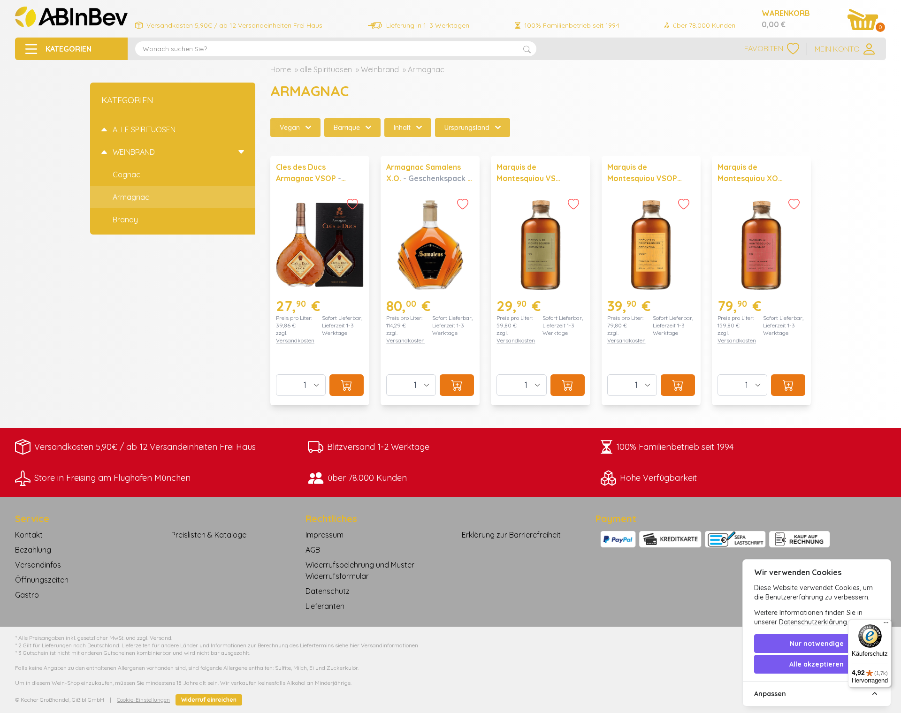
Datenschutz (327, 591)
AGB (312, 549)
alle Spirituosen (326, 69)
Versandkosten (295, 340)
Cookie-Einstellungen (143, 699)
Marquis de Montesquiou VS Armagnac (526, 178)
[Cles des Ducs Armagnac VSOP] (319, 280)
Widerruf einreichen (209, 699)
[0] (863, 19)
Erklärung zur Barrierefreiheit (511, 534)
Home (280, 69)
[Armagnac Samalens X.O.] (430, 280)
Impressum (324, 534)
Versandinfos (38, 564)
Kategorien (127, 100)
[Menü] (886, 624)
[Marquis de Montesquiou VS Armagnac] (540, 280)
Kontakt (29, 534)
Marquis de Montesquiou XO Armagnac (748, 178)
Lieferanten (324, 606)
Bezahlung (33, 549)
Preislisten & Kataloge (208, 534)
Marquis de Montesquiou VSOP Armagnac (642, 178)
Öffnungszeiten (42, 579)
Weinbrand (380, 69)
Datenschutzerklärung (813, 622)
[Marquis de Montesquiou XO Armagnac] (761, 280)
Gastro (27, 594)
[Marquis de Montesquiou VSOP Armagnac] (651, 280)
